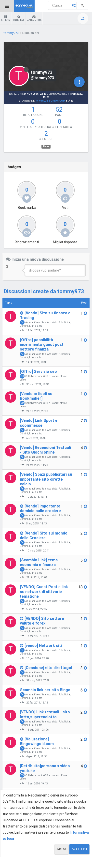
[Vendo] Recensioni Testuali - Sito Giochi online (45, 450)
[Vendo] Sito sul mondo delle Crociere (43, 535)
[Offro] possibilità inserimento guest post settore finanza (42, 344)
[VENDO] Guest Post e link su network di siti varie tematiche (44, 591)
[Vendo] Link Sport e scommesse (38, 423)
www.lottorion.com (50, 100)
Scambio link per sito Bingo (45, 690)
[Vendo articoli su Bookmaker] (36, 396)
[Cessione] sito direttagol (48, 667)
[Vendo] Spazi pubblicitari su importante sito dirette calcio (46, 479)
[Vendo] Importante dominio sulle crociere (40, 508)
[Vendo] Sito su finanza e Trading (45, 315)
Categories (34, 19)
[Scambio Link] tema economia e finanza (39, 562)
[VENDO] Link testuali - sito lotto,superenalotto (45, 714)
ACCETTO (79, 849)
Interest (18, 19)
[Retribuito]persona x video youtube (45, 768)
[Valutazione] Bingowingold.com (37, 741)
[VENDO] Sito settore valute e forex (42, 621)
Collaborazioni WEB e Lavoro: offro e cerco (43, 378)
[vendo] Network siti (43, 645)
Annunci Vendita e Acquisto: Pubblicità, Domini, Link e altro (45, 324)
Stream (6, 19)
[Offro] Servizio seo (38, 371)
